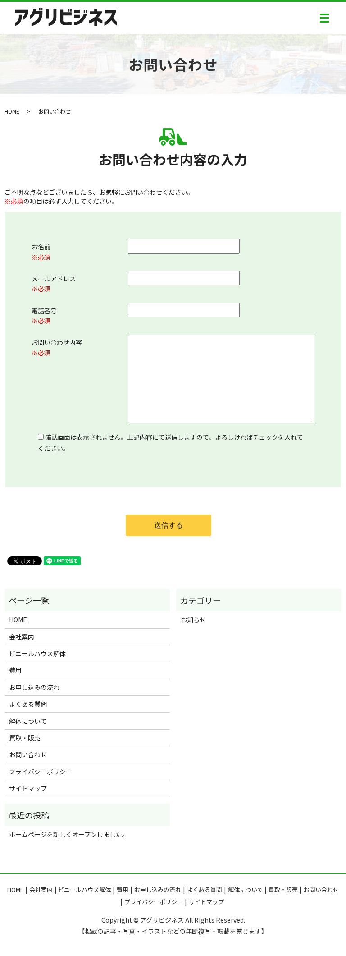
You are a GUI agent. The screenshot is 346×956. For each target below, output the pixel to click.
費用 (15, 670)
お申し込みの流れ (34, 687)
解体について (28, 721)
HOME (12, 111)
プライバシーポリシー (40, 771)
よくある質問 (28, 703)
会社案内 (21, 636)
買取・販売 (25, 737)
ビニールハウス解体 (37, 653)
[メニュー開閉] (324, 18)
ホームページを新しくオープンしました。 (68, 834)
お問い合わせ (28, 754)
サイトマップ (28, 788)
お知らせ (193, 619)
